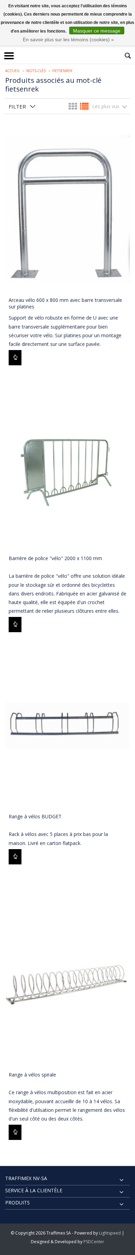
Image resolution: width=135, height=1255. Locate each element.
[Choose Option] (15, 357)
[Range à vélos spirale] (67, 984)
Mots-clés (36, 70)
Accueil (12, 70)
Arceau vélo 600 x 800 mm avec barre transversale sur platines (65, 303)
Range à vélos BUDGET (35, 816)
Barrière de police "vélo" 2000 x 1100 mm (55, 558)
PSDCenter (93, 1242)
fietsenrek (62, 70)
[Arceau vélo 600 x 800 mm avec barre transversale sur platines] (67, 209)
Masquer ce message (96, 31)
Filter (17, 106)
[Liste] (84, 107)
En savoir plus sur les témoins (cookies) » (68, 39)
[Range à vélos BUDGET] (67, 725)
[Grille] (74, 107)
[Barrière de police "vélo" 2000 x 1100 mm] (67, 467)
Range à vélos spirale (32, 1074)
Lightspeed (110, 1233)
